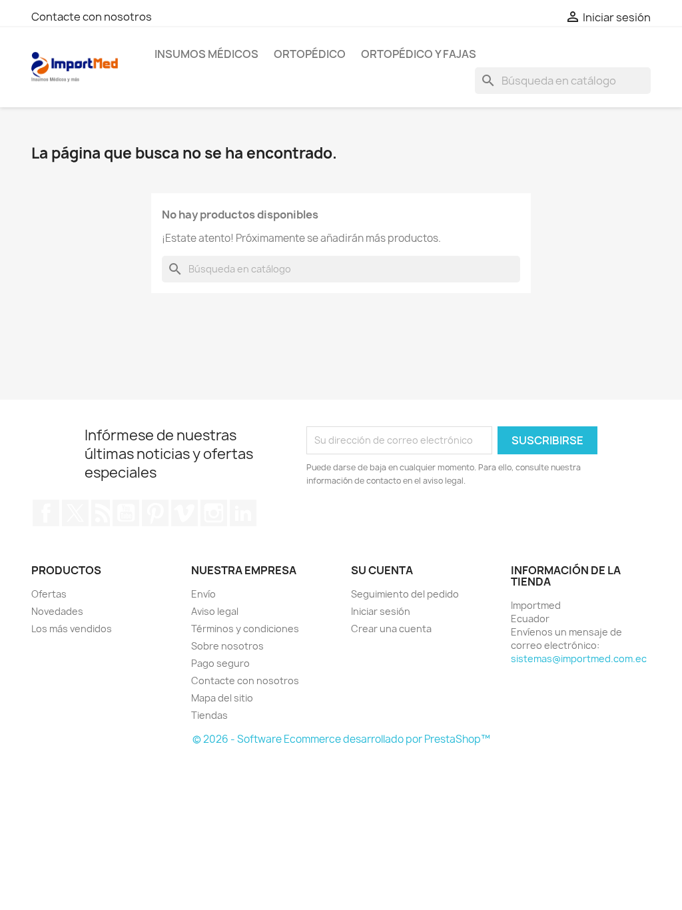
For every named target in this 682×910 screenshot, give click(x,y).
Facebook (46, 513)
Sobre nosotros (227, 646)
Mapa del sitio (222, 697)
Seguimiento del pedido (405, 594)
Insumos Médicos (206, 54)
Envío (203, 594)
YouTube (126, 513)
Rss (100, 513)
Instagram (213, 513)
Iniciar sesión (380, 611)
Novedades (57, 611)
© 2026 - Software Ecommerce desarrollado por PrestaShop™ (341, 739)
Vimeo (184, 513)
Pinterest (155, 513)
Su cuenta (382, 570)
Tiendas (209, 715)
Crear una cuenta (391, 628)
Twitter (75, 513)
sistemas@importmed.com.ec (579, 658)
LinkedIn (243, 513)
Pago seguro (220, 663)
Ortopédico (310, 54)
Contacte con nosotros (91, 16)
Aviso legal (214, 611)
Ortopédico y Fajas (418, 54)
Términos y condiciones (245, 628)
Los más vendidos (71, 628)
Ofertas (49, 594)
